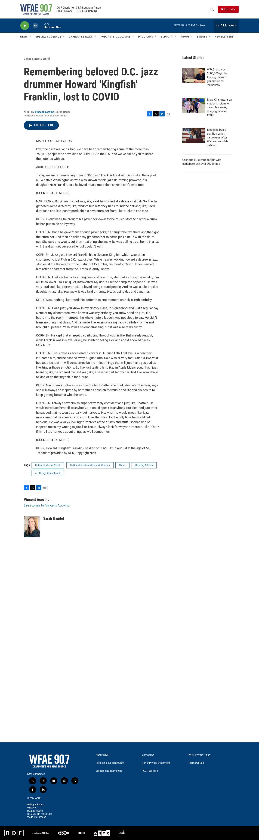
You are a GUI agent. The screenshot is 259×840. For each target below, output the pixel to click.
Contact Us (148, 755)
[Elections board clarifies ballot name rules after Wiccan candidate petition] (193, 135)
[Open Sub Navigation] (30, 36)
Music (122, 465)
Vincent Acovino (44, 112)
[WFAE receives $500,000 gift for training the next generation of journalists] (193, 75)
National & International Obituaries (90, 465)
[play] (24, 26)
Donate (229, 9)
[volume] (35, 26)
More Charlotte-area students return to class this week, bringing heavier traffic (219, 107)
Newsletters (224, 36)
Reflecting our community (110, 763)
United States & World (37, 58)
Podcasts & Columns (115, 36)
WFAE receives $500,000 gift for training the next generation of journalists (217, 77)
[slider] (40, 25)
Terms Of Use (196, 763)
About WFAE (102, 755)
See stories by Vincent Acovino (47, 505)
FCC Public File (150, 771)
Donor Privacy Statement (156, 763)
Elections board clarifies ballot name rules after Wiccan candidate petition (218, 137)
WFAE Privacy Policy (200, 755)
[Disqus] (129, 604)
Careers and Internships (109, 771)
